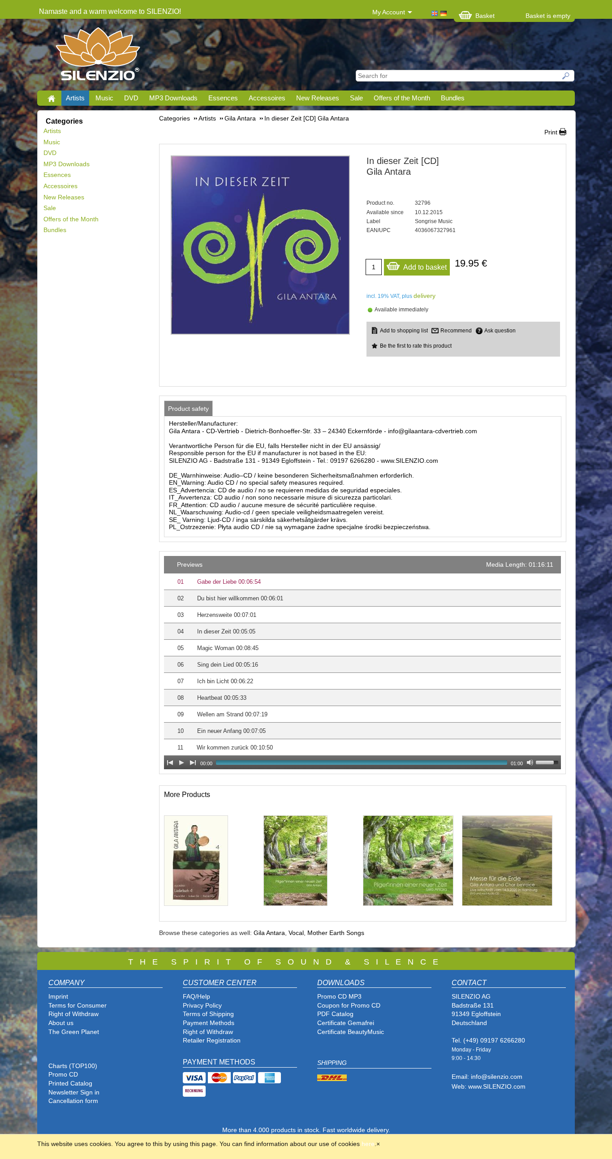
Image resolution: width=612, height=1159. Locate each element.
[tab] (188, 409)
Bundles (453, 98)
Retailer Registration (212, 1040)
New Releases (317, 98)
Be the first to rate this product (416, 346)
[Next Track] (193, 762)
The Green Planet (73, 1031)
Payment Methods (208, 1022)
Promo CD (63, 1074)
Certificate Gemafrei (345, 1022)
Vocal (296, 932)
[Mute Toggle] (530, 762)
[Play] (181, 762)
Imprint (58, 996)
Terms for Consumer (77, 1005)
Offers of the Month (402, 98)
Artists (75, 98)
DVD (131, 98)
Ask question (500, 330)
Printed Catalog (70, 1083)
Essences (223, 98)
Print (550, 132)
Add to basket (425, 267)
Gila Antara (269, 932)
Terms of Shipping (208, 1013)
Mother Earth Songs (335, 932)
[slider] (548, 761)
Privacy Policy (202, 1005)
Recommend (456, 330)
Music (104, 98)
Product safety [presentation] (188, 408)
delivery (424, 295)
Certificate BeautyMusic (350, 1031)
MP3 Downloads (173, 98)
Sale (356, 98)
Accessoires (267, 98)
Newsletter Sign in (73, 1092)
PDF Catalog (335, 1013)
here (368, 1143)
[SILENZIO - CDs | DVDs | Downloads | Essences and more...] (98, 56)
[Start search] (566, 76)
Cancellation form (74, 1100)
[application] (362, 662)
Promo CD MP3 (339, 996)
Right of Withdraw (73, 1013)
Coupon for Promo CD (348, 1005)
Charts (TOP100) (72, 1065)
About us (60, 1022)
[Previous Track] (169, 762)
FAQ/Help (196, 996)
